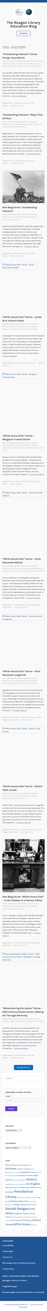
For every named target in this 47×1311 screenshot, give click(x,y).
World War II (36, 66)
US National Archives (22, 61)
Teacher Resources (24, 66)
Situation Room (21, 1213)
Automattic (23, 1307)
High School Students (18, 1180)
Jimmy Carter (21, 1184)
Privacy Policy (8, 1269)
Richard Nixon (32, 1204)
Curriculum (16, 1172)
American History (22, 64)
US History (26, 1220)
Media (7, 1187)
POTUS (39, 1188)
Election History (22, 568)
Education (25, 1172)
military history (19, 253)
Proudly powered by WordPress (15, 1305)
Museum (13, 1188)
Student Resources (9, 66)
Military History (35, 64)
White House (7, 607)
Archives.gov (7, 1251)
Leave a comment (17, 106)
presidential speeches (23, 1197)
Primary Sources (19, 1201)
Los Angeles (33, 1183)
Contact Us (7, 1257)
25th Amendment (11, 1165)
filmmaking (11, 1175)
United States (15, 1220)
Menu (24, 33)
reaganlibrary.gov (9, 1286)
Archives (11, 363)
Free (16, 1175)
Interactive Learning (11, 1184)
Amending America (24, 1165)
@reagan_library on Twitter (14, 1280)
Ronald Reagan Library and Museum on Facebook (23, 1292)
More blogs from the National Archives (18, 1263)
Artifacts (20, 1169)
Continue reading (19, 96)
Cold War (27, 1169)
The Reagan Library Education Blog (23, 24)
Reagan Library (20, 1204)
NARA (19, 1187)
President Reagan (36, 1197)
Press (7, 1201)
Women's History (32, 329)
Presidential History (23, 326)
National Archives (28, 1187)
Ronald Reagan (34, 605)
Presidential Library (21, 103)
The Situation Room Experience (21, 1217)
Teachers (8, 1217)
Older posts (23, 1067)
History (10, 103)
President (9, 1192)
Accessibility (7, 1245)
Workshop (34, 1225)
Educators (34, 1172)
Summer (32, 1213)
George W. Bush (26, 1175)
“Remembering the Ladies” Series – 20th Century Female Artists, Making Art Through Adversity (23, 1012)
